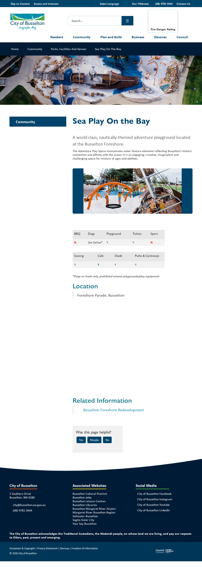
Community (82, 36)
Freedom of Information (84, 548)
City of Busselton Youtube (153, 505)
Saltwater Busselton (85, 516)
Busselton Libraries (85, 505)
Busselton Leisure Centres (89, 501)
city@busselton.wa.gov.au (29, 505)
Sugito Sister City (83, 520)
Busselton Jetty (82, 497)
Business (138, 36)
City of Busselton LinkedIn (153, 510)
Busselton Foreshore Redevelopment (113, 409)
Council (182, 36)
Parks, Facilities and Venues (68, 49)
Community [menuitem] (25, 121)
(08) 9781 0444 (22, 510)
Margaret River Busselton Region (94, 512)
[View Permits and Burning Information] (163, 19)
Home (15, 49)
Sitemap (64, 548)
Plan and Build (111, 36)
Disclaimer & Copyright (22, 548)
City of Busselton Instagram (154, 499)
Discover (160, 36)
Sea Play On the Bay (108, 49)
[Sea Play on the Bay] (108, 191)
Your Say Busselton (84, 524)
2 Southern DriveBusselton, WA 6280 (22, 495)
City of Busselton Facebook (154, 494)
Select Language (109, 4)
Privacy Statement (47, 548)
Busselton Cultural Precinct (90, 494)
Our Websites (140, 4)
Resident (56, 36)
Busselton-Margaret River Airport (94, 509)
